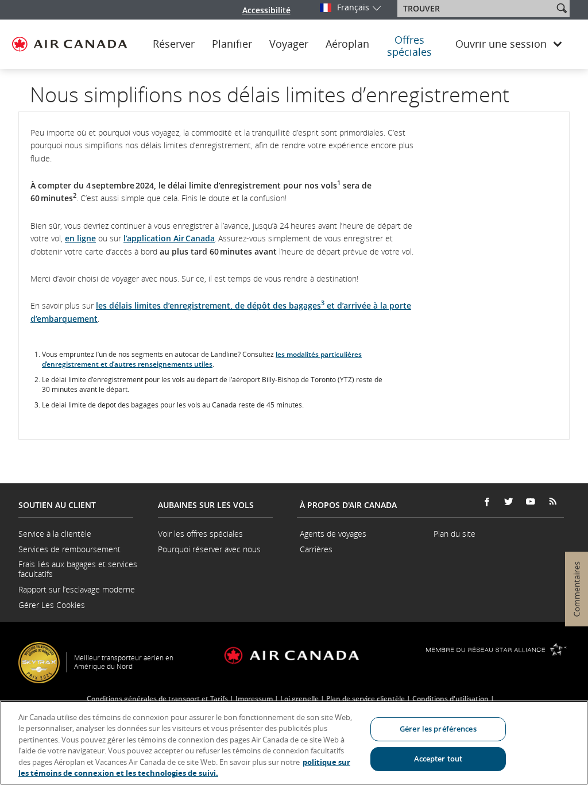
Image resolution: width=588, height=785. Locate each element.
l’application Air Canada (169, 238)
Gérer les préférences (438, 729)
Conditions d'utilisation (450, 698)
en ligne (80, 238)
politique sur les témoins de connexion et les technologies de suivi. (184, 768)
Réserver (174, 44)
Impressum (254, 698)
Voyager (288, 44)
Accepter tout (438, 758)
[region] (294, 743)
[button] (561, 8)
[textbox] (476, 8)
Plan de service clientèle (365, 698)
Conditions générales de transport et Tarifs (157, 698)
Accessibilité (266, 10)
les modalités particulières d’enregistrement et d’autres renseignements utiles (202, 359)
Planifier (232, 44)
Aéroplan (347, 44)
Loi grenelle (299, 698)
